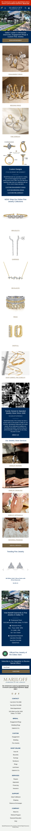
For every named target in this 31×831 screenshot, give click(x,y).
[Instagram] (12, 693)
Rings (15, 317)
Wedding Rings (15, 105)
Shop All (15, 345)
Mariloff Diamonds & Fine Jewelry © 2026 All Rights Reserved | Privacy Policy (15, 826)
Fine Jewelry (15, 136)
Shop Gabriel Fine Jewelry (15, 377)
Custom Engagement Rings (16, 187)
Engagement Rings (15, 74)
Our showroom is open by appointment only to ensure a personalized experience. (15, 687)
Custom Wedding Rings (15, 190)
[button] (29, 8)
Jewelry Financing (15, 490)
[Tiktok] (15, 693)
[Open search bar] (25, 7)
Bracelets (16, 230)
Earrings (15, 259)
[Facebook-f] (18, 693)
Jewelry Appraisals (15, 515)
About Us (15, 435)
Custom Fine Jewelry (15, 192)
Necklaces (15, 288)
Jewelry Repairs (15, 465)
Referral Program (15, 540)
